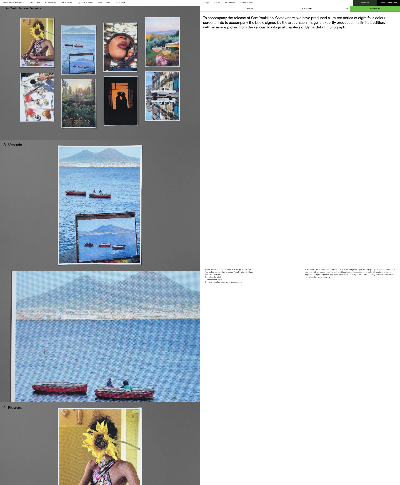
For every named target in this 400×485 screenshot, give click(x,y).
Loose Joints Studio (388, 3)
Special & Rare (104, 3)
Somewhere (285, 18)
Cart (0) (206, 3)
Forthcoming (50, 3)
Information (230, 3)
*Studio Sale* (66, 3)
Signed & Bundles (85, 3)
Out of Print (120, 3)
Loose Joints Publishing (13, 3)
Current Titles (34, 3)
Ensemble (365, 3)
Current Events (246, 3)
